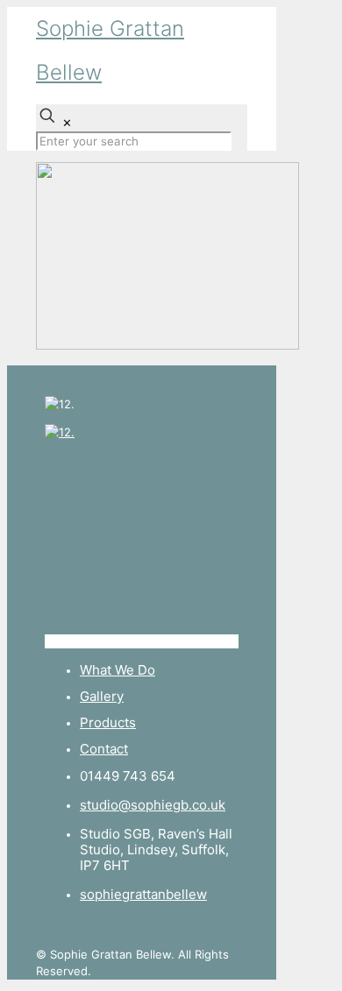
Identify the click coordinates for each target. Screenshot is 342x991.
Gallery (102, 696)
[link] (142, 537)
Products (108, 722)
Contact (104, 748)
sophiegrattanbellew (143, 894)
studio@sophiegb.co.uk (152, 804)
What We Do (117, 670)
